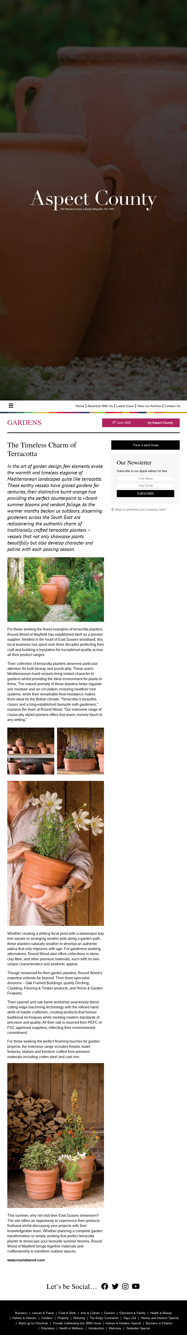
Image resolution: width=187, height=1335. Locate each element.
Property (63, 1318)
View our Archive (149, 406)
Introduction (96, 1328)
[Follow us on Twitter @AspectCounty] (115, 1287)
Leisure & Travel (43, 1313)
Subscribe (145, 493)
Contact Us (172, 406)
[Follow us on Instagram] (125, 1287)
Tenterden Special (138, 1328)
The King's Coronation (104, 1318)
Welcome (115, 1328)
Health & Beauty (161, 1313)
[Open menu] (11, 406)
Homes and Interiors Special (159, 1318)
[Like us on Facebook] (104, 1287)
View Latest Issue (145, 444)
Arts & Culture (90, 1313)
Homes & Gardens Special (123, 1323)
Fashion (109, 1313)
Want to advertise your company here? (140, 509)
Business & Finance (159, 1323)
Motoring (79, 1318)
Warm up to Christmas (33, 1323)
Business (21, 1313)
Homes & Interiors (24, 1318)
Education (48, 1328)
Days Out (130, 1318)
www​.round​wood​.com (26, 1260)
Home (79, 406)
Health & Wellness (71, 1328)
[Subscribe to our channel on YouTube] (136, 1287)
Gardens (47, 1318)
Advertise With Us (100, 406)
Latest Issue (125, 406)
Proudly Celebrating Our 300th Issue (77, 1323)
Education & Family (132, 1313)
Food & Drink (67, 1313)
